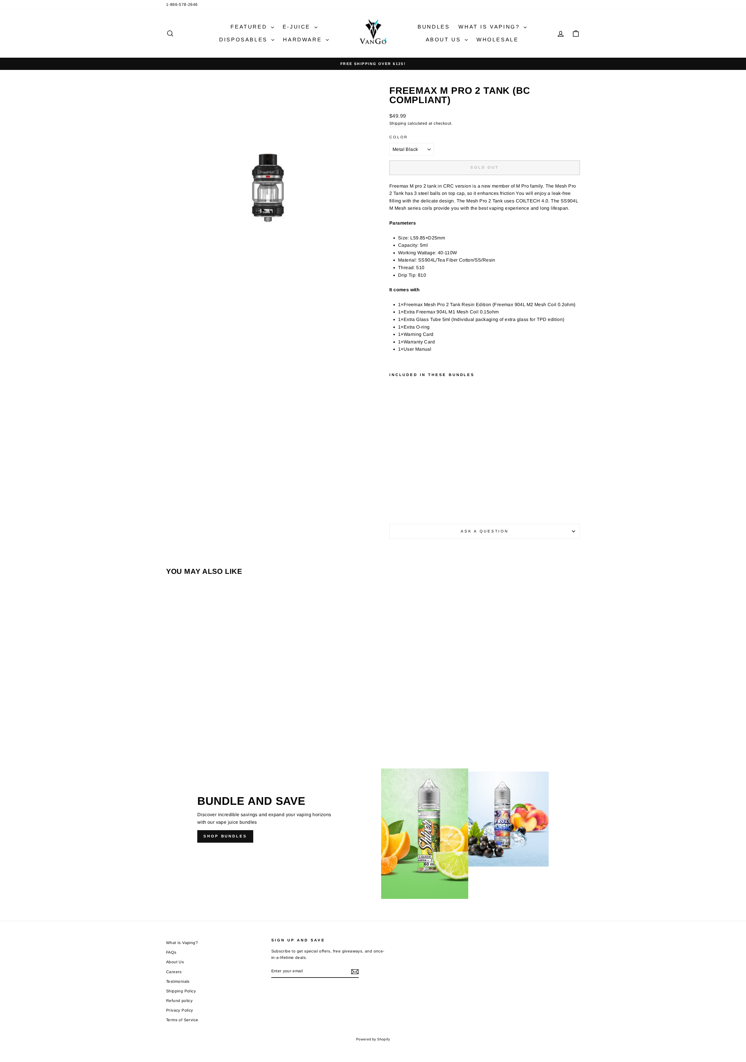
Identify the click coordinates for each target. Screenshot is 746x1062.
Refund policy (179, 1001)
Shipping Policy (181, 991)
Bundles (434, 27)
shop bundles (225, 836)
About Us (444, 40)
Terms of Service (182, 1020)
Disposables (244, 40)
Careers (174, 972)
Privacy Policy (179, 1010)
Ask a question (485, 531)
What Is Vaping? (490, 27)
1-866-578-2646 (182, 4)
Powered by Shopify (373, 1039)
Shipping (397, 123)
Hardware (303, 40)
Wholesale (497, 40)
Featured (250, 27)
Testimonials (178, 981)
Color (398, 137)
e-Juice (298, 27)
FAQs (171, 952)
